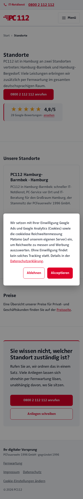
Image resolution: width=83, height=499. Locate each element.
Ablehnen (34, 273)
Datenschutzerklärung (26, 261)
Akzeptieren (60, 273)
